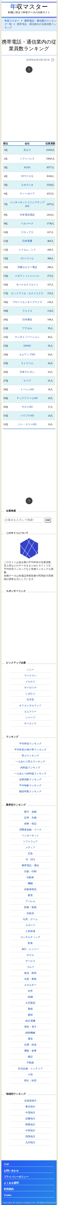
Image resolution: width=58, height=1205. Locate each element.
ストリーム (27, 363)
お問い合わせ (11, 1170)
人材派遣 (30, 931)
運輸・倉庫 (30, 1050)
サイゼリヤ (30, 687)
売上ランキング (30, 755)
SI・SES (30, 859)
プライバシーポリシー (16, 1176)
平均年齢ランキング (30, 785)
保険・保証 (30, 823)
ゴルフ (30, 966)
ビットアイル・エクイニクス (27, 293)
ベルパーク (27, 223)
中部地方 (30, 1130)
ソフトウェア (30, 841)
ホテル (30, 954)
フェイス (27, 310)
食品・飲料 (30, 972)
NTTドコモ (27, 176)
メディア (30, 847)
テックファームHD (27, 398)
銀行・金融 (30, 811)
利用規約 (9, 1189)
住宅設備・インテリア (30, 1068)
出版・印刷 (30, 871)
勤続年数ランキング (30, 791)
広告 (30, 853)
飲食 (30, 943)
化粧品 (30, 913)
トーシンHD (27, 389)
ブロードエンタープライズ (27, 302)
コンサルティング (30, 937)
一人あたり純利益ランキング (30, 773)
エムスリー (30, 711)
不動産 (30, 1062)
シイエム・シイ (27, 249)
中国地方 (30, 1112)
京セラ (27, 150)
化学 (30, 990)
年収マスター (29, 6)
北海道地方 (30, 1100)
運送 (30, 1038)
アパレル (30, 901)
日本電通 (27, 241)
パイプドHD (27, 415)
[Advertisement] (29, 108)
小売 (30, 1074)
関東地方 (30, 1124)
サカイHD (27, 407)
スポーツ (30, 925)
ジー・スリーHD (27, 424)
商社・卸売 (30, 1080)
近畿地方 (30, 1118)
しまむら (30, 693)
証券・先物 (30, 817)
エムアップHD (27, 354)
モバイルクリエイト (27, 284)
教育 (30, 895)
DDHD (27, 345)
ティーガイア (27, 193)
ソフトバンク (27, 158)
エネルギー (30, 984)
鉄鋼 (30, 996)
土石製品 (30, 1002)
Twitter (8, 1195)
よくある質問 (11, 1183)
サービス (30, 960)
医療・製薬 (30, 907)
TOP (6, 1164)
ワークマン (30, 675)
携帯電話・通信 (30, 865)
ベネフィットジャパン (27, 276)
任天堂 (30, 699)
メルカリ (30, 681)
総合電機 (30, 1020)
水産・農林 (30, 978)
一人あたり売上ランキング (30, 761)
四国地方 (30, 1136)
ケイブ (27, 380)
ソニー (30, 669)
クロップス (27, 232)
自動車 (30, 877)
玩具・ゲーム (30, 919)
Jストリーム (27, 258)
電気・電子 (30, 1026)
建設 (30, 1056)
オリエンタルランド (30, 705)
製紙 (30, 1008)
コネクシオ (27, 185)
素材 (30, 1014)
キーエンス (30, 723)
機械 (30, 883)
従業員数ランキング (30, 779)
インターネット (30, 835)
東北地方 (30, 1106)
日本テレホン (27, 372)
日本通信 (27, 319)
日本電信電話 (27, 214)
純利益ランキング (30, 767)
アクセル (27, 328)
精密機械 (30, 1032)
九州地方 (30, 1142)
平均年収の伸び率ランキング (30, 749)
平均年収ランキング (30, 743)
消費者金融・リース (30, 829)
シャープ (30, 717)
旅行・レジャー (30, 949)
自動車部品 (30, 889)
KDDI (27, 167)
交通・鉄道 (30, 1044)
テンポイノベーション (27, 337)
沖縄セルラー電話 (27, 267)
